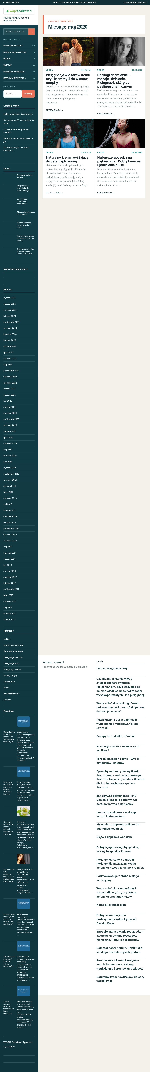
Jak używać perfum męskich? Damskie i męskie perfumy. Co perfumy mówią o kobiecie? (116, 799)
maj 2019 (7, 504)
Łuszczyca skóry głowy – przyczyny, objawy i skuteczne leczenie (8, 788)
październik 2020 (11, 419)
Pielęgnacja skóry (11, 663)
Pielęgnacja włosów (12, 669)
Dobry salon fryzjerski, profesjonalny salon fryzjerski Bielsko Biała (116, 919)
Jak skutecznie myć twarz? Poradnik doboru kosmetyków (9, 961)
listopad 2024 (9, 316)
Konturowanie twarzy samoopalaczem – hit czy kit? (25, 238)
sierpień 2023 (9, 346)
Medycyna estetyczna (13, 645)
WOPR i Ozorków (11, 694)
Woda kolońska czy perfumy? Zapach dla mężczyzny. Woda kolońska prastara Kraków (116, 892)
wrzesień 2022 (10, 376)
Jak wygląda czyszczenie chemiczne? (22, 201)
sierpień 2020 (9, 431)
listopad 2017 (9, 583)
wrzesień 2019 (10, 480)
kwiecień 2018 (10, 553)
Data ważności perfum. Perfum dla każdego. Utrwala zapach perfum (119, 950)
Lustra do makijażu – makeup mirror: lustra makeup (116, 814)
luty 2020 (7, 462)
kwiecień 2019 (10, 510)
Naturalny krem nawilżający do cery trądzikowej (67, 159)
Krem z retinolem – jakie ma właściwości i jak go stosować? (8, 1008)
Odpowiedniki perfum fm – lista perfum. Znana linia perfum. (25, 251)
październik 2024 (11, 322)
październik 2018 (11, 528)
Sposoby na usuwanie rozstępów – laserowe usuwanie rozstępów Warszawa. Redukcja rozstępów (120, 935)
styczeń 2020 (9, 468)
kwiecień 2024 (10, 334)
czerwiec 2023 (10, 358)
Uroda (6, 687)
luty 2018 (7, 565)
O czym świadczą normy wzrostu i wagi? (24, 225)
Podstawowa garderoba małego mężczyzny (117, 878)
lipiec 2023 (8, 352)
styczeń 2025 (9, 304)
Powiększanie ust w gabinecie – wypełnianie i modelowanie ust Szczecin (9, 875)
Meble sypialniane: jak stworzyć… (19, 114)
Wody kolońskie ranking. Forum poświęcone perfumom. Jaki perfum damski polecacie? (120, 707)
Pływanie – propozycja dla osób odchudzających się (117, 826)
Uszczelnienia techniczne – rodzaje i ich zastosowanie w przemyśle (9, 737)
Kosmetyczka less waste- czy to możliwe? (117, 748)
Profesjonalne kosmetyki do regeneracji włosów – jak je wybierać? (9, 919)
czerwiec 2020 (10, 443)
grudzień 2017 (10, 577)
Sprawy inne (9, 681)
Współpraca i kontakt (135, 2)
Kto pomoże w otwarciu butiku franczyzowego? (23, 188)
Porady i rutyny (10, 675)
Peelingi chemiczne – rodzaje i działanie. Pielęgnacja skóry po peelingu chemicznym (114, 80)
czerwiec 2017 (10, 601)
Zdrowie (7, 700)
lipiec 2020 (8, 437)
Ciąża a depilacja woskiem (114, 837)
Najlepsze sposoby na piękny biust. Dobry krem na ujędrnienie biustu (118, 161)
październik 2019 (11, 474)
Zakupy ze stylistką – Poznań (25, 176)
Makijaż (6, 639)
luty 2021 (7, 401)
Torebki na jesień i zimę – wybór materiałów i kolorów (117, 760)
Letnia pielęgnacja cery (112, 668)
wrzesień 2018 (10, 534)
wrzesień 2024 (10, 328)
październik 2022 (11, 370)
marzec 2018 (9, 559)
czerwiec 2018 (10, 541)
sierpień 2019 (9, 486)
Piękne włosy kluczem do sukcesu (26, 213)
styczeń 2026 (9, 298)
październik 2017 (11, 589)
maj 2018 (7, 547)
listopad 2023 (9, 340)
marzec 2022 (9, 389)
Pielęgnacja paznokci (13, 657)
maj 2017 (7, 607)
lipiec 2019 (8, 492)
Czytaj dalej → (54, 110)
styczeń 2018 (9, 571)
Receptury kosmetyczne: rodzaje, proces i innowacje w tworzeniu (8, 828)
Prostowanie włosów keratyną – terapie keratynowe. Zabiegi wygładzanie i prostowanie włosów (119, 964)
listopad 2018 (9, 522)
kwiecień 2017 (10, 613)
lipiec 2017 (8, 595)
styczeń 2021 (9, 407)
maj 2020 (7, 449)
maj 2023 (7, 364)
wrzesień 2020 (10, 425)
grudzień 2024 (10, 310)
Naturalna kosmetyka (13, 651)
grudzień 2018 (10, 516)
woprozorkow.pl (53, 662)
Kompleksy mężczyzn (111, 904)
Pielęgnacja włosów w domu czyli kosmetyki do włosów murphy (68, 79)
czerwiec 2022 (10, 383)
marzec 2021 (9, 395)
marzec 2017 (9, 619)
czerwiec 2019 (10, 498)
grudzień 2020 (10, 413)
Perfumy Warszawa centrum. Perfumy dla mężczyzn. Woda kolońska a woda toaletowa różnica (120, 863)
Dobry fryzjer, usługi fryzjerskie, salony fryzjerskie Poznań (117, 849)
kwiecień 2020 (10, 455)
